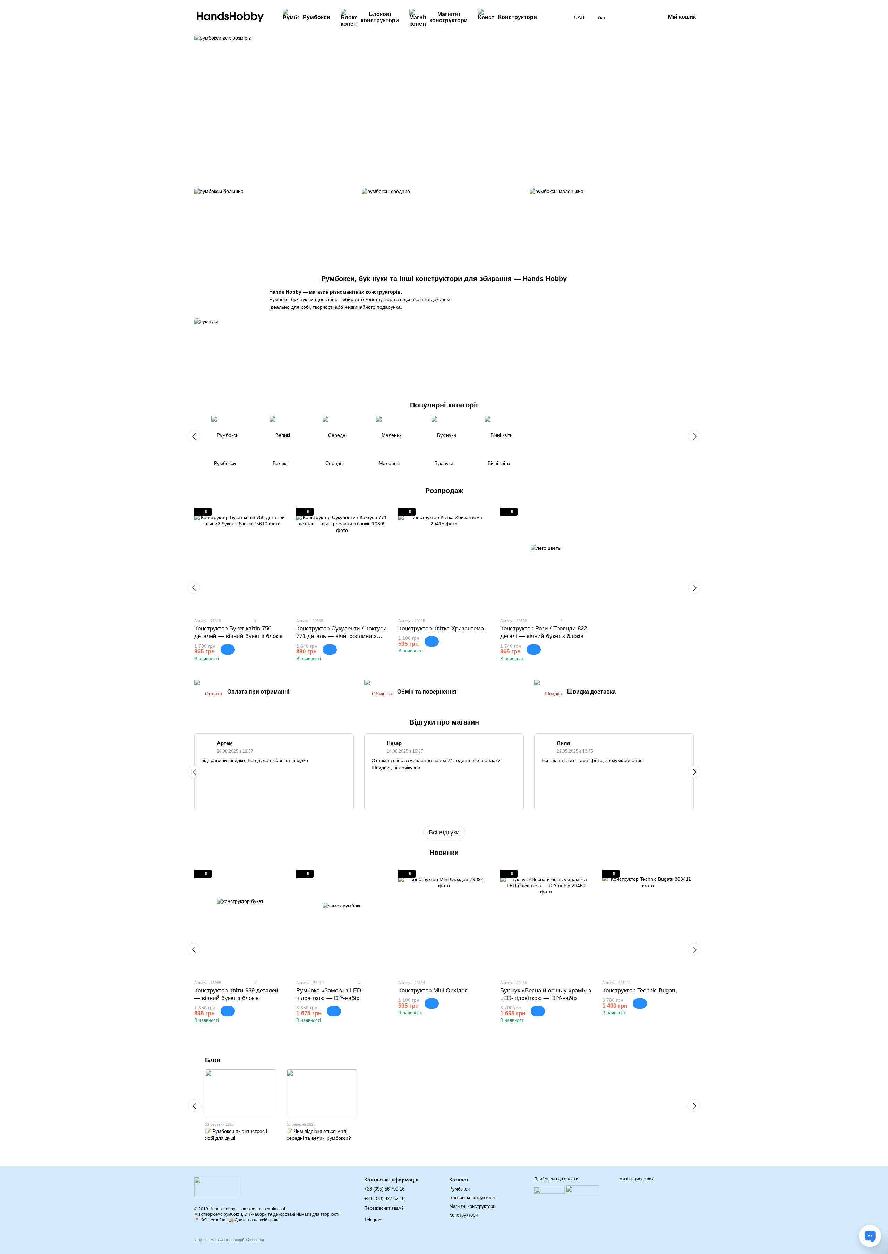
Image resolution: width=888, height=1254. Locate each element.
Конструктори (517, 17)
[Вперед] (694, 436)
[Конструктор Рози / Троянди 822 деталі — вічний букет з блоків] (546, 560)
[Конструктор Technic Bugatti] (648, 922)
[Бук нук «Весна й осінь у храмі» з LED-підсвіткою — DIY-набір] (546, 922)
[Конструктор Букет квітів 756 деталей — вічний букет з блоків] (240, 560)
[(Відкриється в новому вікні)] (582, 1190)
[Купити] (228, 649)
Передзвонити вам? (384, 1208)
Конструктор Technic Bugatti (639, 990)
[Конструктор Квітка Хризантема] (444, 560)
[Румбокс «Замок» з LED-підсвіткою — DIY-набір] (342, 922)
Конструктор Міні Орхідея (433, 990)
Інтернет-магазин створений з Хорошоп (229, 1240)
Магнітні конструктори (448, 17)
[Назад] (194, 436)
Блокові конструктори (380, 17)
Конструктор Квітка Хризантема (441, 628)
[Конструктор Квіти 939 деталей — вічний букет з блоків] (240, 922)
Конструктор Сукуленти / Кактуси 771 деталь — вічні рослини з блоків (341, 636)
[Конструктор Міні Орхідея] (444, 922)
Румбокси (316, 17)
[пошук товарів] (554, 17)
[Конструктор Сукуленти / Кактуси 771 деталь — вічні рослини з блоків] (342, 560)
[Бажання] (623, 17)
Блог (213, 1060)
